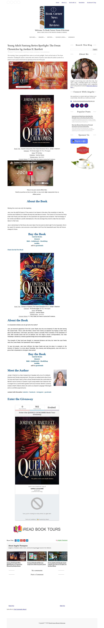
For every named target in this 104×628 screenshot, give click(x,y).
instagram (40, 392)
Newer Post (11, 605)
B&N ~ (28, 361)
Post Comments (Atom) (20, 609)
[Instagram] (15, 2)
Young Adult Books (44, 52)
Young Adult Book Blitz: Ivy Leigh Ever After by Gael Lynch (36, 563)
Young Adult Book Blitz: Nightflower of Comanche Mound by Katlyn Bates (14, 564)
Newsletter (81, 2)
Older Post (62, 605)
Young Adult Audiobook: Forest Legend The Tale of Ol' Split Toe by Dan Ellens (57, 564)
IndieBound (35, 241)
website (25, 392)
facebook (32, 392)
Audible (36, 243)
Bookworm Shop (91, 2)
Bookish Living (60, 37)
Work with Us (72, 2)
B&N (28, 241)
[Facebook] (8, 2)
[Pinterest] (18, 2)
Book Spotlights (19, 52)
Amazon (37, 239)
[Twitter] (11, 2)
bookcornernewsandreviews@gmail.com (84, 101)
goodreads (39, 245)
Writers (49, 37)
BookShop (44, 241)
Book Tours (26, 52)
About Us (64, 2)
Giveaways (71, 37)
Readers (41, 37)
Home (57, 2)
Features (32, 37)
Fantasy (31, 52)
